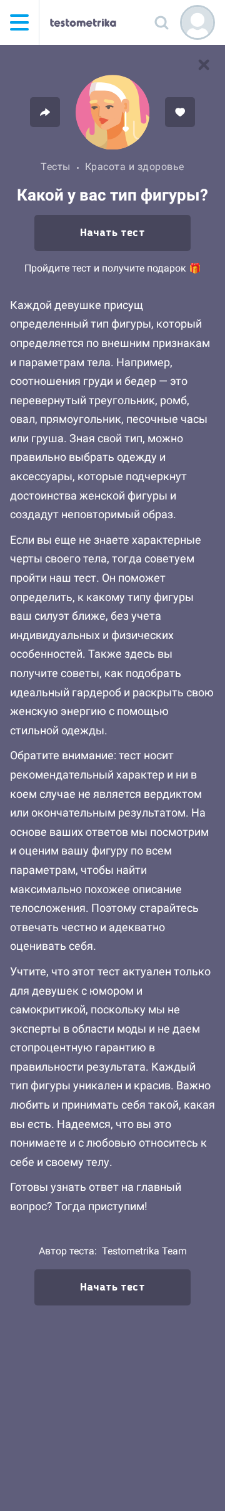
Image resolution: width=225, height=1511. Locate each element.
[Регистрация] (197, 22)
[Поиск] (161, 22)
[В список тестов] (203, 64)
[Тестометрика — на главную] (83, 22)
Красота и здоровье (134, 167)
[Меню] (19, 22)
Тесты (56, 167)
